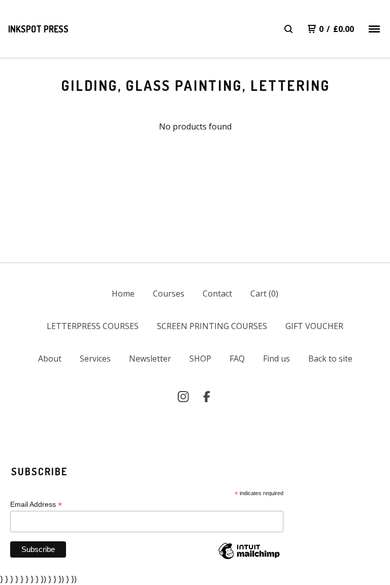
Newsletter (150, 358)
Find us (276, 358)
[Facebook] (206, 396)
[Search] (288, 29)
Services (95, 358)
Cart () (264, 293)
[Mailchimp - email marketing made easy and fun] (249, 559)
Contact (217, 293)
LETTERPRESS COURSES (93, 326)
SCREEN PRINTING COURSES (212, 326)
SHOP (200, 358)
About (49, 358)
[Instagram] (183, 396)
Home (123, 293)
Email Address (36, 504)
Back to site (330, 358)
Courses (168, 293)
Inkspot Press (38, 29)
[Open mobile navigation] (374, 29)
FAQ (237, 358)
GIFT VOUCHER (314, 326)
